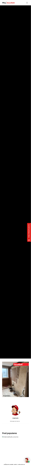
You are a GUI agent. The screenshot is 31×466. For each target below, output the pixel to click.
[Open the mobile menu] (27, 3)
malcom (9, 187)
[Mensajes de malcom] (3, 187)
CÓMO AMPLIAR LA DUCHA (14, 465)
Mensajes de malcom (15, 421)
